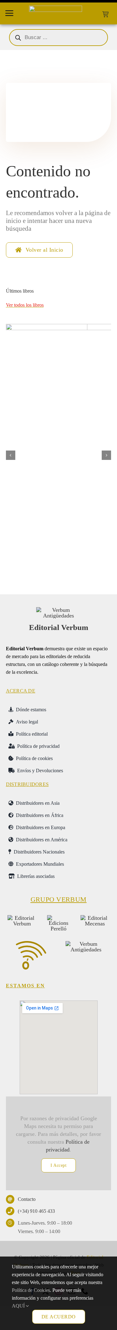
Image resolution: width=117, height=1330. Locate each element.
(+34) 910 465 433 (36, 1211)
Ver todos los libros (25, 305)
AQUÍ (19, 1305)
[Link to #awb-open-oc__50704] (9, 13)
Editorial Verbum (58, 627)
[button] (10, 455)
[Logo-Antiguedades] (86, 944)
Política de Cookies (31, 1290)
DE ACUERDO (58, 1316)
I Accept (58, 1165)
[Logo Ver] (58, 610)
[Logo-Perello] (58, 918)
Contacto (27, 1199)
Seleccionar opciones (44, 574)
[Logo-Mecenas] (95, 918)
